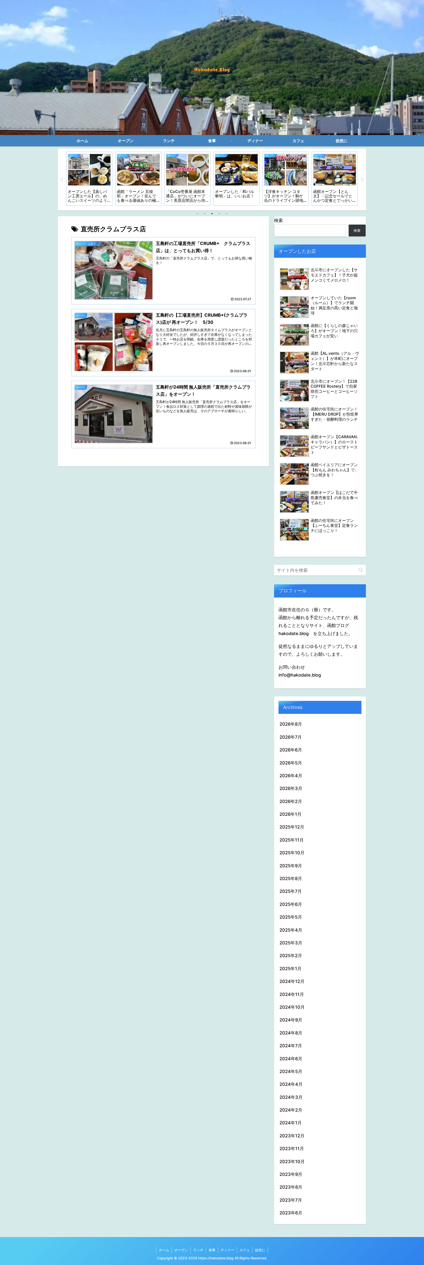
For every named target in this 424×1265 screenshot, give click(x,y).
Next (362, 179)
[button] (361, 570)
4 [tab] (219, 213)
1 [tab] (197, 213)
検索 (278, 220)
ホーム (164, 1250)
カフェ (244, 1250)
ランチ (198, 1250)
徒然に (260, 1250)
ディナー (227, 1250)
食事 (212, 1250)
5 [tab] (226, 213)
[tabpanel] (89, 178)
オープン (181, 1250)
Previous (61, 179)
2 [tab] (204, 213)
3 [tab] (212, 213)
